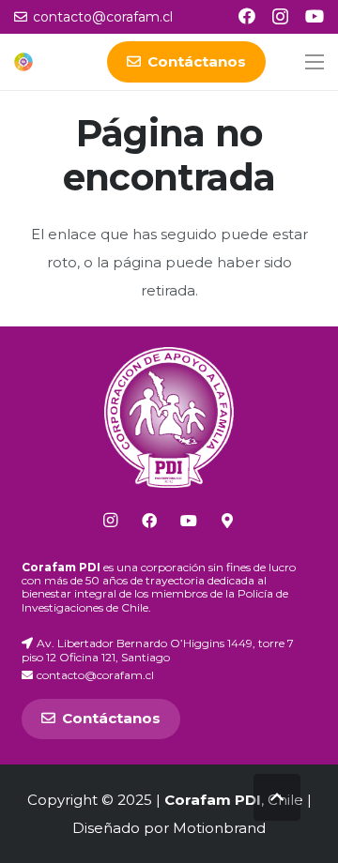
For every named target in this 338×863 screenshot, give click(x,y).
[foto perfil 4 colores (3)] (23, 62)
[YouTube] (314, 16)
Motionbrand (219, 828)
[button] (314, 61)
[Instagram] (280, 17)
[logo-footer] (169, 417)
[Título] (227, 520)
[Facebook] (246, 16)
